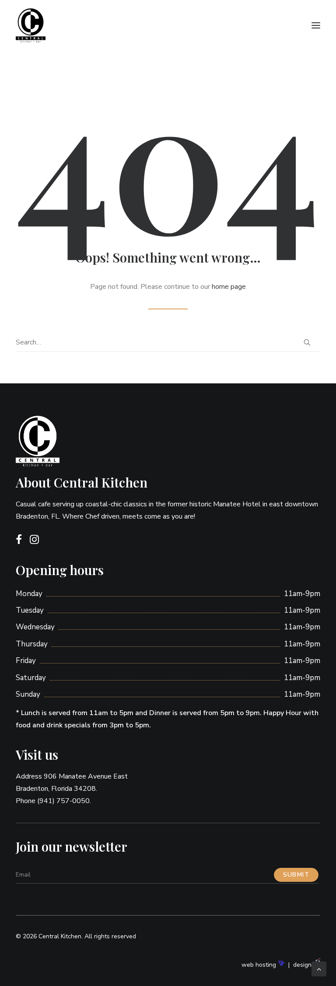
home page (229, 286)
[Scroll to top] (319, 968)
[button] (316, 25)
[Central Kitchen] (71, 25)
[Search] (168, 342)
